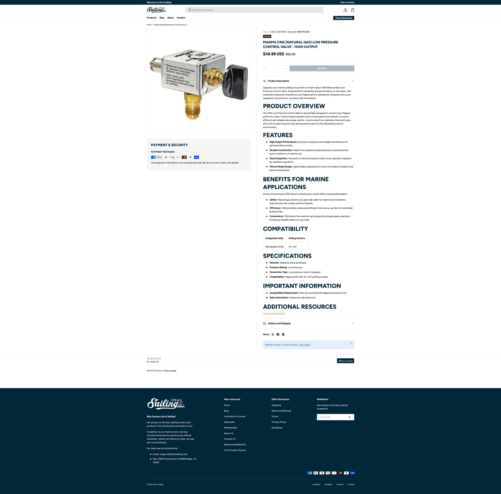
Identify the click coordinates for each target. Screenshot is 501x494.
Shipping (276, 405)
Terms (275, 416)
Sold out (322, 68)
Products (151, 17)
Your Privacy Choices (235, 450)
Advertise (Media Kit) (235, 444)
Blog (162, 17)
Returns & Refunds (281, 410)
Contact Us (229, 438)
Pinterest (340, 484)
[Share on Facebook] (278, 334)
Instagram (328, 484)
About (170, 17)
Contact (181, 17)
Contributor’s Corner (235, 416)
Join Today (304, 344)
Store (227, 405)
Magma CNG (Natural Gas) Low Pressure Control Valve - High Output (171, 25)
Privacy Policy (279, 421)
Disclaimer (277, 427)
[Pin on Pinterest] (283, 334)
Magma (266, 31)
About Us (229, 433)
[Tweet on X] (272, 334)
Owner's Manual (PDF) (274, 313)
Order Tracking (347, 2)
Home (149, 25)
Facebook (316, 484)
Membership (230, 427)
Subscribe (229, 421)
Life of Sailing (158, 484)
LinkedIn (351, 484)
